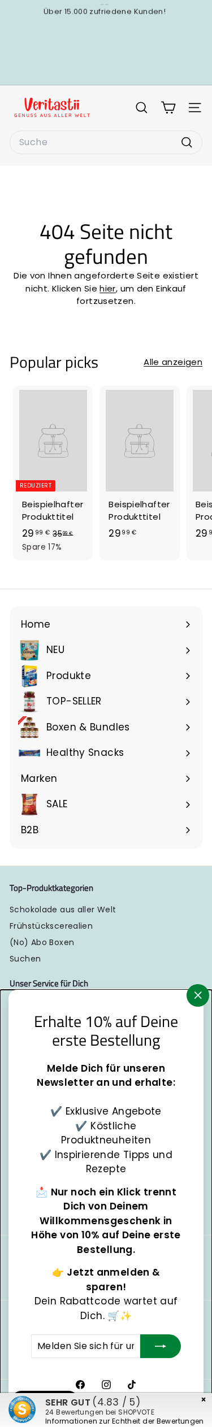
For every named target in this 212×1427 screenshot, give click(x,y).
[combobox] (106, 142)
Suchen (25, 958)
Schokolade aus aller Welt (63, 909)
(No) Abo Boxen (42, 942)
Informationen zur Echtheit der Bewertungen (124, 1421)
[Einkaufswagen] (168, 107)
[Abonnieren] (160, 1346)
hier (107, 288)
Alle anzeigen (173, 362)
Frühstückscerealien (51, 926)
